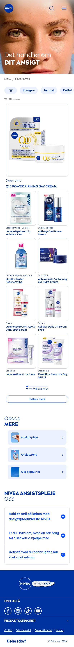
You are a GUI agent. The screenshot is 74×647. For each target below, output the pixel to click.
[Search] (51, 8)
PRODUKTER (22, 79)
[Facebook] (7, 611)
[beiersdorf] (16, 641)
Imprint (59, 630)
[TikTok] (28, 611)
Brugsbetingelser (43, 630)
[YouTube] (38, 611)
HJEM (7, 79)
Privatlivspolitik (23, 630)
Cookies (8, 630)
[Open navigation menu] (64, 8)
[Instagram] (18, 611)
